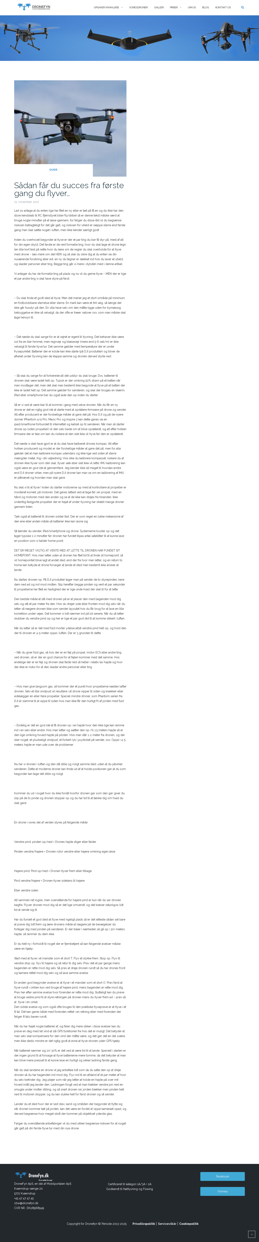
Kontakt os (223, 7)
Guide (53, 169)
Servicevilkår (167, 1223)
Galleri (158, 7)
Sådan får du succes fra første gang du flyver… (69, 189)
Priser (174, 7)
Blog (205, 7)
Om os (192, 7)
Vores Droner (138, 7)
